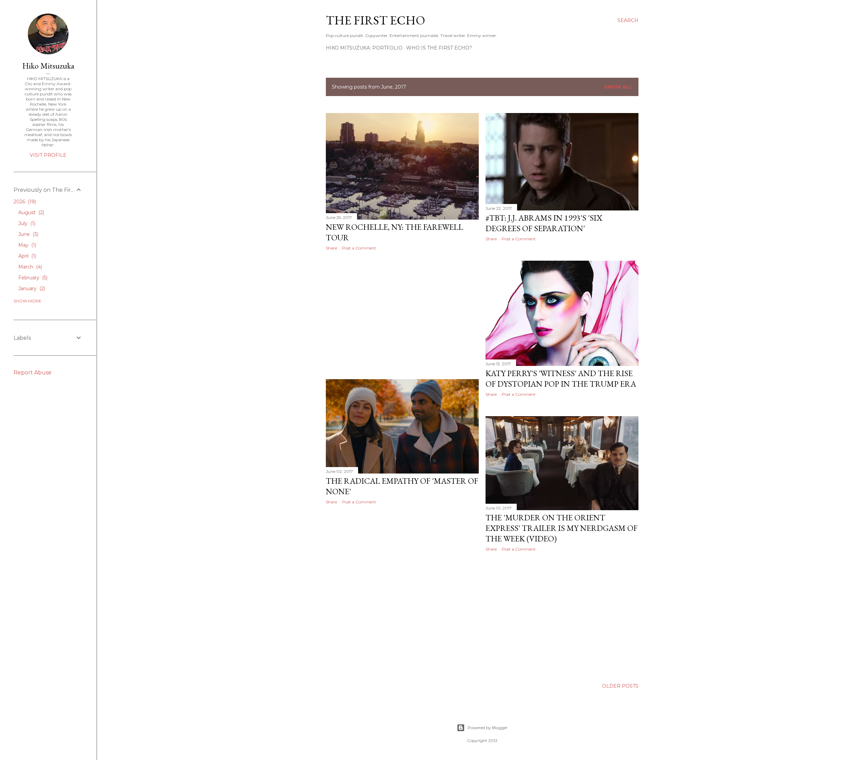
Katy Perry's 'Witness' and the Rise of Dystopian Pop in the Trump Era (561, 378)
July (26, 223)
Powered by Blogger (488, 727)
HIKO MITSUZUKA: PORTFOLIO (364, 48)
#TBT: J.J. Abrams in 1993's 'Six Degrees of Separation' (544, 223)
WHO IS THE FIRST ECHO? (439, 48)
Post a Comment (359, 248)
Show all (618, 87)
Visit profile (48, 155)
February (32, 278)
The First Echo (375, 20)
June (27, 234)
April (26, 256)
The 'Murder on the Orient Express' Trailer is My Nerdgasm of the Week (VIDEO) (561, 528)
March (29, 267)
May (26, 245)
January (31, 288)
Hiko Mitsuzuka (48, 65)
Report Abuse (33, 372)
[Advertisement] (402, 315)
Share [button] (331, 248)
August (30, 212)
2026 (24, 202)
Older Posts (620, 686)
